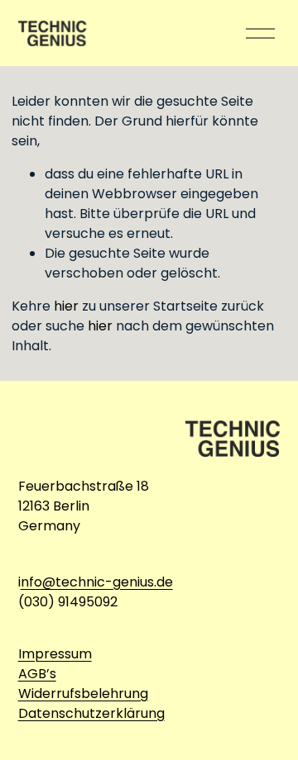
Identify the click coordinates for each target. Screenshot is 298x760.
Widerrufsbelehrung (83, 693)
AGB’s (37, 673)
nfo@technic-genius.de (97, 581)
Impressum (55, 653)
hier (66, 306)
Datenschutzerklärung (91, 713)
